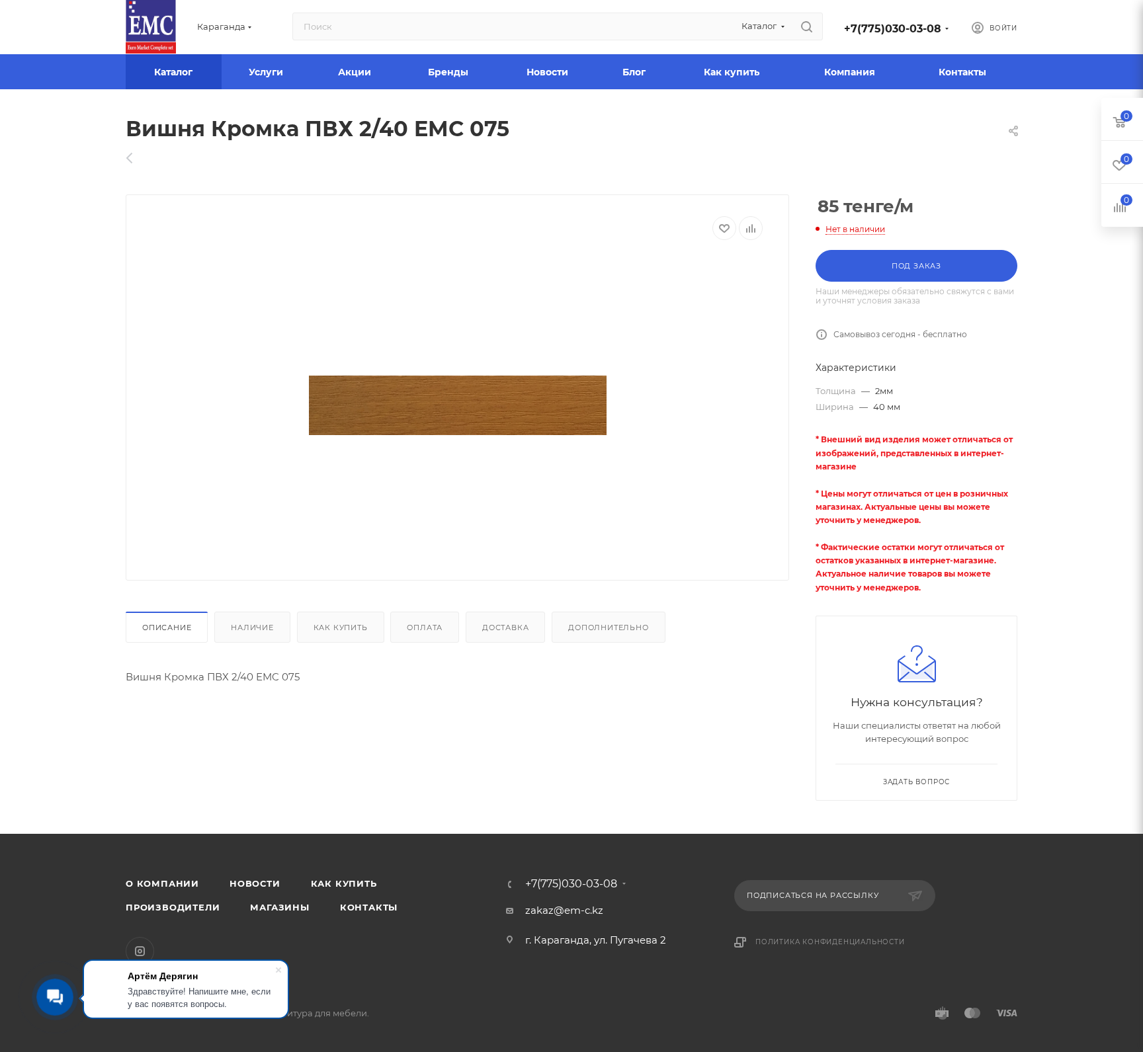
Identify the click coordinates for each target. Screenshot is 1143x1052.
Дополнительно (608, 627)
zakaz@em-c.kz (564, 910)
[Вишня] (458, 405)
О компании (162, 883)
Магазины (279, 907)
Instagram (140, 951)
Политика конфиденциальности (830, 942)
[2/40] (137, 158)
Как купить (341, 627)
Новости (255, 883)
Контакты (369, 907)
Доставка (505, 627)
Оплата (425, 627)
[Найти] (806, 26)
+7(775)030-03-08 (892, 28)
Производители (173, 907)
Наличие (252, 627)
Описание (166, 627)
